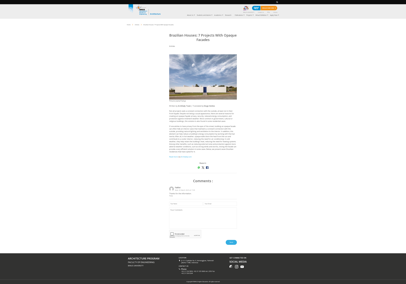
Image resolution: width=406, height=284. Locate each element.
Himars (275, 12)
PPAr (268, 12)
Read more (173, 157)
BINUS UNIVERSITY (248, 12)
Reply (171, 196)
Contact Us (261, 12)
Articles (137, 25)
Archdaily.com (186, 157)
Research (228, 15)
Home (129, 25)
